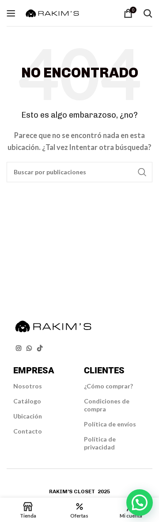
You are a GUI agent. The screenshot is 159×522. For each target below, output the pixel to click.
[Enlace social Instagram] (18, 348)
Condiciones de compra (106, 405)
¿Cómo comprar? (108, 386)
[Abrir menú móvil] (11, 13)
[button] (139, 502)
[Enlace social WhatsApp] (29, 348)
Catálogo (27, 401)
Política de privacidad (100, 443)
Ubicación (27, 416)
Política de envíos (110, 424)
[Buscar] (148, 13)
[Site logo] (52, 12)
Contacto (27, 431)
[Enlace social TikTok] (39, 348)
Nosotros (27, 386)
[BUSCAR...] (142, 172)
